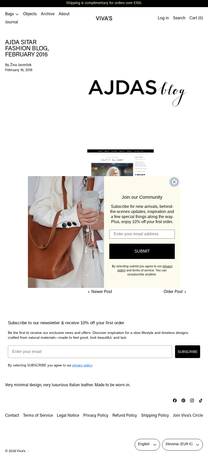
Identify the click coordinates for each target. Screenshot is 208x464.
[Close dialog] (174, 182)
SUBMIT (142, 251)
